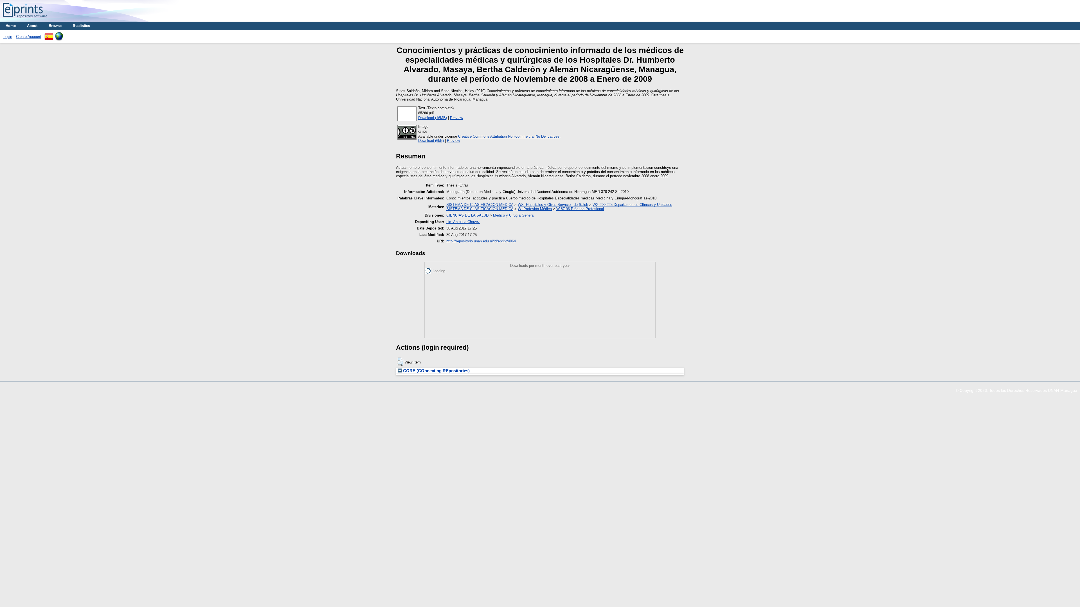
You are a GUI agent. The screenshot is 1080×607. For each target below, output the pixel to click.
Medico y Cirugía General (513, 215)
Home (11, 26)
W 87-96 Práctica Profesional (580, 209)
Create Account (28, 37)
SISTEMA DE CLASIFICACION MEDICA (479, 205)
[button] (400, 362)
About (32, 26)
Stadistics (81, 26)
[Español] (48, 34)
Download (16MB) (432, 118)
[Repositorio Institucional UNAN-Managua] (25, 19)
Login (7, 37)
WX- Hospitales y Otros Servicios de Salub (553, 205)
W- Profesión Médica (535, 209)
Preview (456, 118)
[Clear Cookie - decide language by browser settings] (59, 34)
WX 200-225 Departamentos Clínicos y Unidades (632, 205)
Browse (55, 26)
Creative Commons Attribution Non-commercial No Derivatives (508, 136)
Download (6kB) (431, 140)
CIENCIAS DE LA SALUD (467, 215)
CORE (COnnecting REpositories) (436, 371)
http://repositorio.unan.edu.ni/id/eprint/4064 (481, 241)
